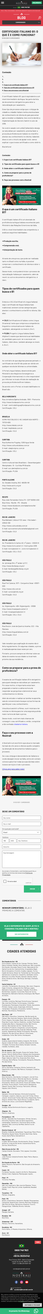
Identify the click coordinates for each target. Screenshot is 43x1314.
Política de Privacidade (27, 1301)
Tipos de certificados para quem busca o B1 (19, 87)
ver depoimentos (21, 934)
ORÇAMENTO (37, 3)
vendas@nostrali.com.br (21, 1269)
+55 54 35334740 (21, 1255)
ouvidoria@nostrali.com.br (23, 1289)
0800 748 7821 (25, 7)
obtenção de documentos (14, 749)
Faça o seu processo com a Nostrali (16, 90)
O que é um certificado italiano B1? (16, 85)
